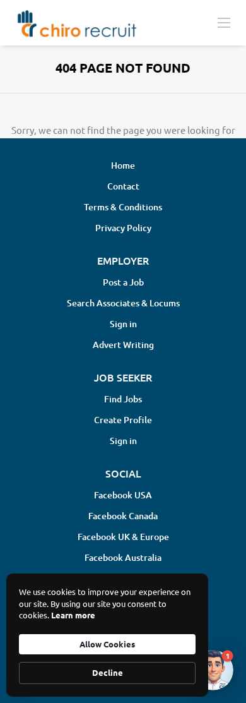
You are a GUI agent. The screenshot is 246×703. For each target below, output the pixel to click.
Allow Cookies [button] (107, 644)
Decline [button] (107, 672)
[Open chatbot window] (213, 670)
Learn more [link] (73, 615)
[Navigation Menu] (224, 22)
